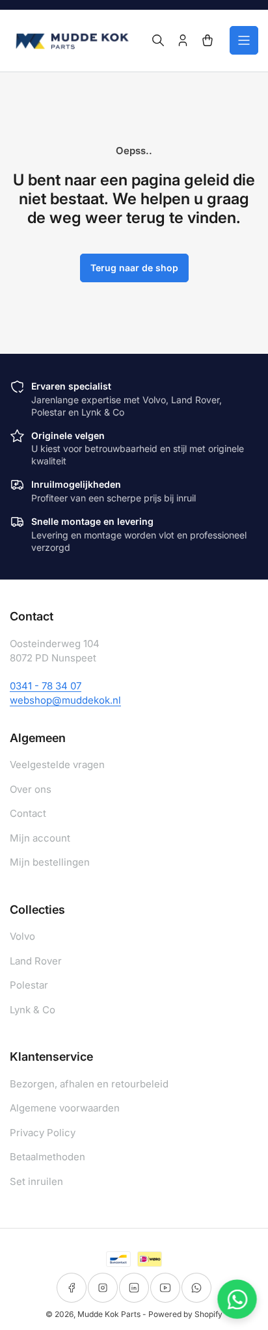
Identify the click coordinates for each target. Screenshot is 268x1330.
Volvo (22, 936)
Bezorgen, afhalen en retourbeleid (89, 1084)
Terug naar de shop (134, 267)
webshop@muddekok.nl (65, 700)
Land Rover (36, 961)
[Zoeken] (158, 40)
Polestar (29, 985)
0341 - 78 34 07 (45, 686)
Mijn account (40, 838)
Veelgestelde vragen (57, 764)
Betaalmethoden (47, 1156)
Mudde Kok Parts (109, 1314)
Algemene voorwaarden (65, 1108)
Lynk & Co (32, 1010)
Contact (28, 813)
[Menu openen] (244, 40)
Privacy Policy (42, 1132)
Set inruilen (36, 1181)
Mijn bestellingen (50, 862)
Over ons (30, 789)
